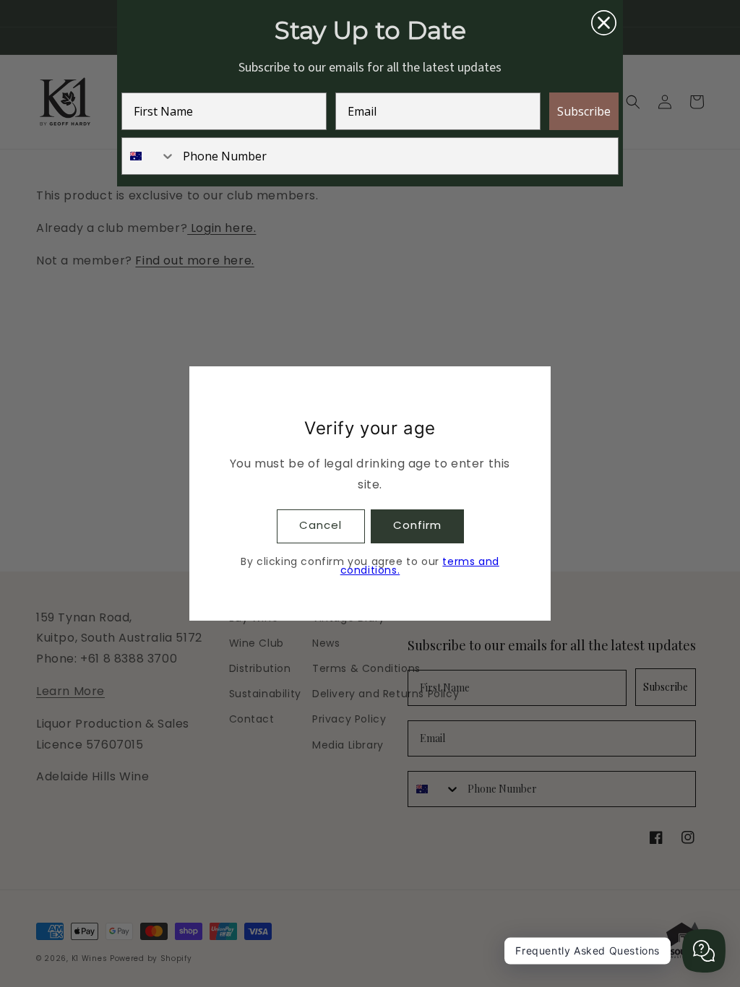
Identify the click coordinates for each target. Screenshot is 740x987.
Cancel (320, 525)
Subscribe (584, 111)
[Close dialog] (603, 22)
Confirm (417, 525)
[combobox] (149, 156)
